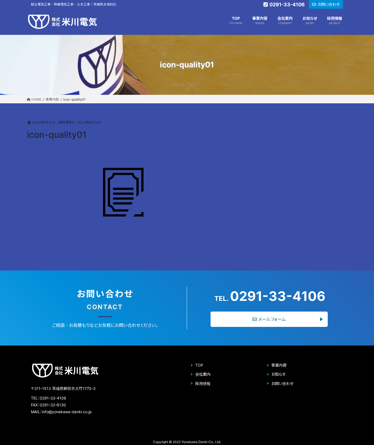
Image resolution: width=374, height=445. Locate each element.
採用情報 (203, 383)
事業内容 (279, 365)
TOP (199, 365)
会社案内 (203, 374)
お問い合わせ (282, 383)
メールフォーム (272, 319)
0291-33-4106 (270, 296)
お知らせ (278, 374)
